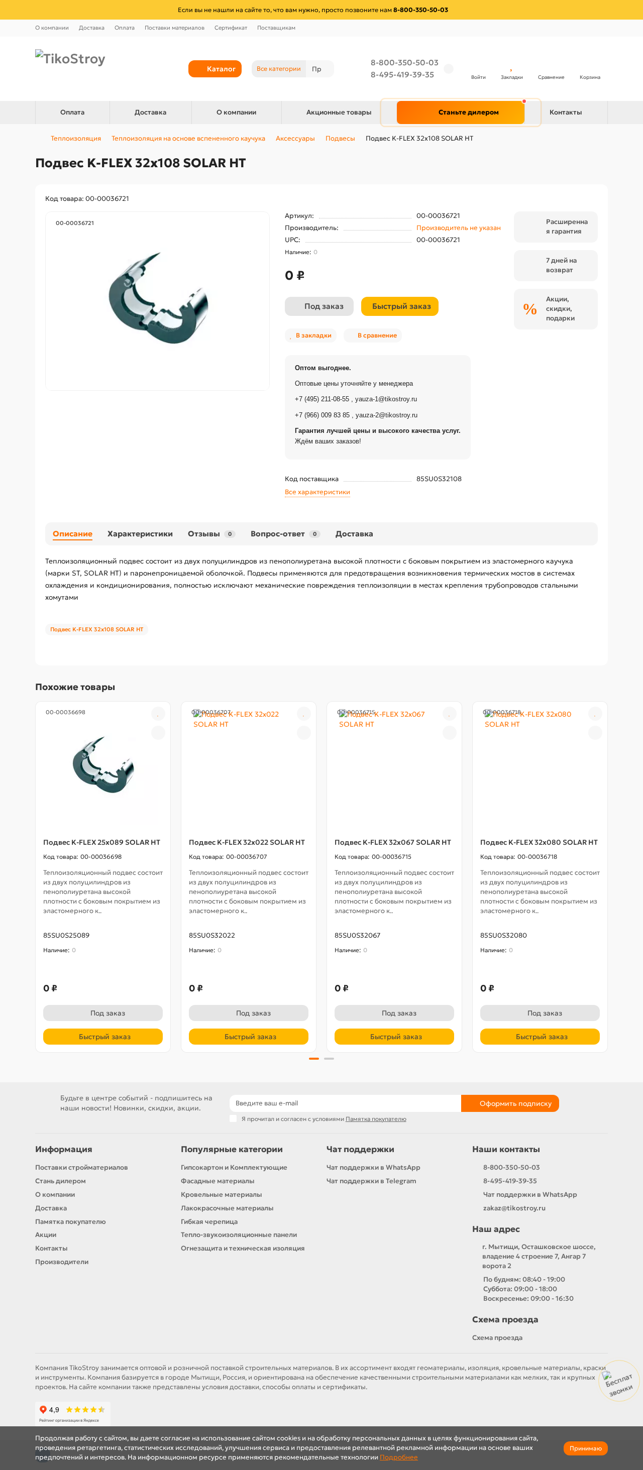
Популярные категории (232, 1149)
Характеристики (140, 533)
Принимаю (586, 1448)
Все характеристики (317, 492)
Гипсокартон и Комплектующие (234, 1167)
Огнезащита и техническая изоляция (243, 1248)
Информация (63, 1149)
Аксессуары (295, 138)
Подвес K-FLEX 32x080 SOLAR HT (539, 842)
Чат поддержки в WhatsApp (373, 1167)
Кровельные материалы (221, 1194)
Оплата (125, 27)
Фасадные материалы (218, 1181)
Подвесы (340, 138)
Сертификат (231, 27)
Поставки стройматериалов (81, 1167)
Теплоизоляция (76, 138)
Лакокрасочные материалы (227, 1208)
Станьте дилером (469, 112)
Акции (45, 1234)
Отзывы (210, 533)
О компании (52, 27)
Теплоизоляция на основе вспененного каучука (188, 138)
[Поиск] (323, 69)
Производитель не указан (458, 227)
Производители (61, 1262)
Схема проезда (505, 1319)
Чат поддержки (360, 1149)
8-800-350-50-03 (405, 62)
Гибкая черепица (209, 1221)
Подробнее (399, 1457)
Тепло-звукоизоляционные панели (239, 1234)
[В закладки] (158, 714)
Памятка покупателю (70, 1221)
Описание (72, 533)
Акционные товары (339, 112)
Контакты (566, 112)
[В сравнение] (158, 733)
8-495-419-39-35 (402, 74)
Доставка (91, 27)
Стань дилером (60, 1181)
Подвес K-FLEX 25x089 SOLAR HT (101, 842)
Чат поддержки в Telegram (371, 1181)
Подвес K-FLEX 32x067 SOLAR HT (393, 842)
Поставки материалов (174, 27)
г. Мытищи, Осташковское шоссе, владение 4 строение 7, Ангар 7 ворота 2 (539, 1256)
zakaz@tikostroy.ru (514, 1208)
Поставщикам (276, 27)
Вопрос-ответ (283, 533)
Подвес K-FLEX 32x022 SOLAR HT (247, 842)
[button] (36, 875)
